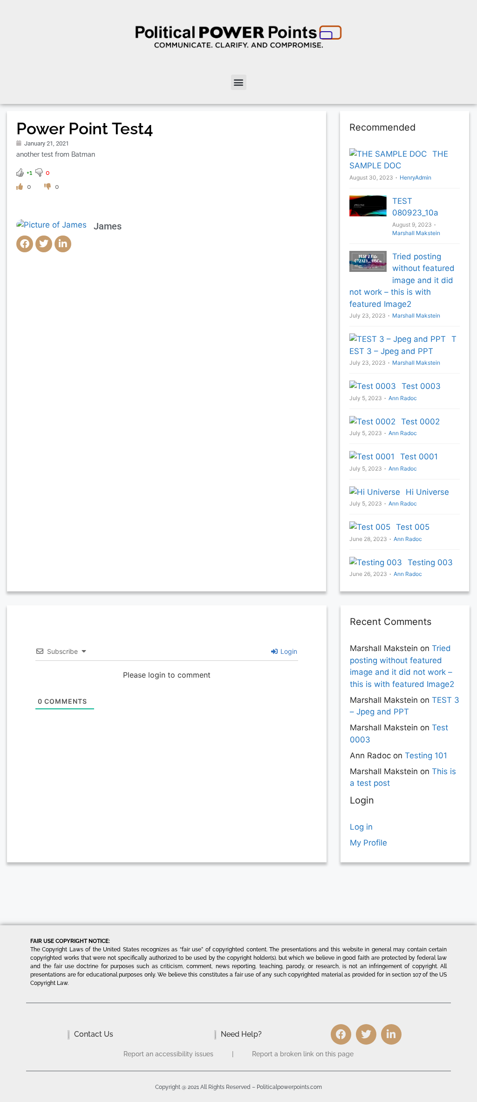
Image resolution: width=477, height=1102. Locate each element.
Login (288, 651)
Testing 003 (430, 562)
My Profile (368, 842)
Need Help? (241, 1034)
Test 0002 (420, 421)
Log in (361, 827)
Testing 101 (426, 755)
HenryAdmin (415, 177)
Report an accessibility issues (168, 1054)
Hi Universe (427, 492)
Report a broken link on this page (303, 1054)
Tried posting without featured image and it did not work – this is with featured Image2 (402, 280)
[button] (238, 82)
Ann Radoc (402, 398)
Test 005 (412, 527)
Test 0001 (419, 456)
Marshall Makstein (416, 315)
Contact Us (93, 1034)
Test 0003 (421, 386)
